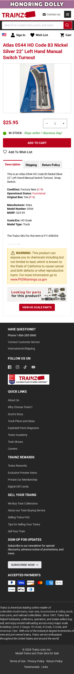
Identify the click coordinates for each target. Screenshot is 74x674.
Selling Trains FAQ (19, 517)
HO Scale (36, 626)
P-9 (32, 197)
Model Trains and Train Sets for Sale (37, 653)
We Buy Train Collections (23, 503)
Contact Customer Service (24, 342)
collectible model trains (13, 611)
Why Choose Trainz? (20, 407)
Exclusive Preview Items (22, 472)
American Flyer (9, 630)
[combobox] (37, 25)
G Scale (57, 626)
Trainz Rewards (17, 465)
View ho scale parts (37, 307)
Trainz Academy (17, 434)
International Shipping (21, 348)
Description (12, 164)
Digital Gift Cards (18, 486)
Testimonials (31, 666)
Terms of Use (17, 661)
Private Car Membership (22, 479)
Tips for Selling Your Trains (24, 524)
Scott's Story (15, 414)
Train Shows (15, 441)
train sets (33, 611)
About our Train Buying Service (26, 510)
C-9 (40, 189)
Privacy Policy (35, 661)
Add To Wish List (20, 152)
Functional (38, 193)
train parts (6, 615)
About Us (13, 400)
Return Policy (51, 165)
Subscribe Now (23, 564)
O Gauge (25, 626)
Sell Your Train (16, 531)
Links (44, 666)
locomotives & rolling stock (56, 611)
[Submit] (68, 25)
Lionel (15, 626)
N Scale (47, 626)
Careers (12, 448)
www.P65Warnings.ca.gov (28, 279)
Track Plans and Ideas (21, 421)
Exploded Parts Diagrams (23, 428)
